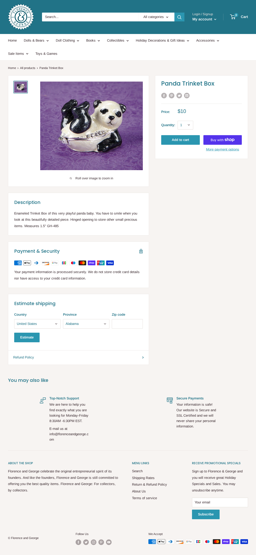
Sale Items (16, 54)
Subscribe (206, 514)
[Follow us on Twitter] (86, 542)
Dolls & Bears (34, 40)
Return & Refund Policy (149, 484)
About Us (139, 491)
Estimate (27, 337)
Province (70, 314)
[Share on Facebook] (164, 95)
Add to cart (180, 140)
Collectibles (115, 40)
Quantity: (168, 125)
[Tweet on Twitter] (179, 95)
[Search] (179, 17)
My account (202, 19)
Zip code (118, 314)
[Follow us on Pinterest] (101, 542)
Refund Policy (23, 357)
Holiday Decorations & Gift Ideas (160, 40)
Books (91, 40)
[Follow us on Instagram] (93, 542)
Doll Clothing (65, 40)
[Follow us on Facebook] (78, 542)
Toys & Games (46, 54)
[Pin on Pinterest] (171, 95)
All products (27, 68)
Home (12, 40)
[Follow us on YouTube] (109, 542)
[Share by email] (187, 95)
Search (137, 471)
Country (20, 314)
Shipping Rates (143, 478)
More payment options (222, 149)
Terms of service (144, 498)
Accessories (205, 40)
